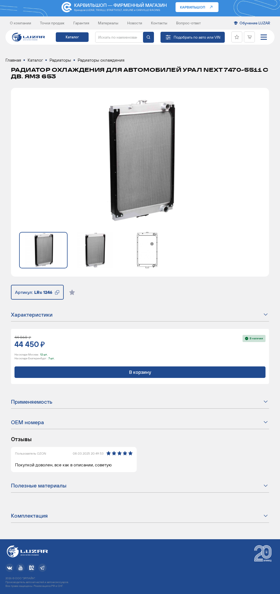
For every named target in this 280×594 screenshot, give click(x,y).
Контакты (159, 23)
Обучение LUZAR (255, 23)
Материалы (108, 23)
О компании (20, 23)
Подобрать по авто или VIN (197, 37)
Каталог (72, 37)
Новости (134, 23)
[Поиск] (148, 37)
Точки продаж (52, 23)
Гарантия (81, 23)
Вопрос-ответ (188, 23)
